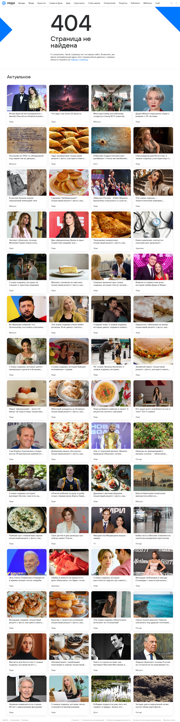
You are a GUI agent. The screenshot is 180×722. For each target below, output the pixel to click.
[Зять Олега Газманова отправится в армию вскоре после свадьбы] (27, 569)
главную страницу (79, 59)
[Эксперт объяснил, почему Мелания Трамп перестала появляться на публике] (27, 231)
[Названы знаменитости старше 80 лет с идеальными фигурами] (27, 695)
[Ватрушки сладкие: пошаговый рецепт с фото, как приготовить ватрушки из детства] (27, 611)
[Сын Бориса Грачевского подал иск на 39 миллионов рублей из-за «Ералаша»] (27, 442)
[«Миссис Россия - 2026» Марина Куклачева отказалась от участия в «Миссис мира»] (111, 189)
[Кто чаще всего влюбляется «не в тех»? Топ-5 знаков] (153, 400)
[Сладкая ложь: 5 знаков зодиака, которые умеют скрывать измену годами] (111, 315)
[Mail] (4, 3)
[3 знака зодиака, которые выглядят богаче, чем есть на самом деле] (27, 484)
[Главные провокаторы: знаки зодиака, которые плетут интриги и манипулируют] (111, 273)
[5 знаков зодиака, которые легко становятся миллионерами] (69, 695)
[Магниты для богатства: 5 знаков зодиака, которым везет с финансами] (27, 653)
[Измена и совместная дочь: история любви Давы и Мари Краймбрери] (153, 273)
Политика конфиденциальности (118, 720)
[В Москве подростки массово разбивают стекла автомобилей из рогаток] (111, 147)
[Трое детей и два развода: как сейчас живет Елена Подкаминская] (69, 526)
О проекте (75, 720)
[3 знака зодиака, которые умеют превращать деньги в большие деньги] (27, 358)
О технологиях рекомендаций (92, 720)
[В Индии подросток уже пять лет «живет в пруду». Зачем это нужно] (111, 695)
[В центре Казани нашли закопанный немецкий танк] (27, 189)
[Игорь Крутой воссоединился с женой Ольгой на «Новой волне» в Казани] (27, 104)
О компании (14, 720)
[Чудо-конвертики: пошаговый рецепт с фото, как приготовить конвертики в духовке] (69, 147)
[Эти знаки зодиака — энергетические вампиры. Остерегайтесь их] (153, 189)
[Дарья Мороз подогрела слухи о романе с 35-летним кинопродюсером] (153, 104)
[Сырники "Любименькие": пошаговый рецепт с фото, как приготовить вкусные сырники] (69, 189)
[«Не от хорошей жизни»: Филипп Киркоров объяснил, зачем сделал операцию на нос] (111, 442)
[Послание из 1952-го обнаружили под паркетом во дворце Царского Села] (27, 147)
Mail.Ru (5, 720)
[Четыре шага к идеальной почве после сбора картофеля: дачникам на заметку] (153, 695)
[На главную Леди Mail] (10, 3)
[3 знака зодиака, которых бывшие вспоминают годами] (69, 358)
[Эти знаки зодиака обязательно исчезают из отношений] (111, 611)
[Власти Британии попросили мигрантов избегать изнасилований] (153, 484)
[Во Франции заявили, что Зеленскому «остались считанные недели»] (27, 315)
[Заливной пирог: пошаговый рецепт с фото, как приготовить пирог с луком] (153, 358)
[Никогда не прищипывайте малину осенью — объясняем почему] (153, 442)
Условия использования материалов (147, 720)
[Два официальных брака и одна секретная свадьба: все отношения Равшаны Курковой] (69, 231)
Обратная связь (169, 720)
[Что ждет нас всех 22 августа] (69, 104)
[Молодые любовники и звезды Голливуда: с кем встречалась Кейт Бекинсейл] (153, 569)
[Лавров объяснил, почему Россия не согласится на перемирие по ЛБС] (153, 653)
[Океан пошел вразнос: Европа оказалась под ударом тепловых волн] (153, 611)
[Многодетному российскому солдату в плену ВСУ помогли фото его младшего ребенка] (111, 104)
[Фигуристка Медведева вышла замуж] (111, 526)
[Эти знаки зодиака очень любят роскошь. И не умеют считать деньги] (69, 315)
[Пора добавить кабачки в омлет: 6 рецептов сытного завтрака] (111, 400)
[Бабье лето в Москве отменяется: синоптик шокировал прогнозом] (153, 526)
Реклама (24, 720)
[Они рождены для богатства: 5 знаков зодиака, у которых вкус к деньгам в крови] (153, 147)
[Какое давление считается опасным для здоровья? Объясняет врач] (153, 231)
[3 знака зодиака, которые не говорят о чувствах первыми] (27, 273)
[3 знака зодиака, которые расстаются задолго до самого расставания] (111, 569)
